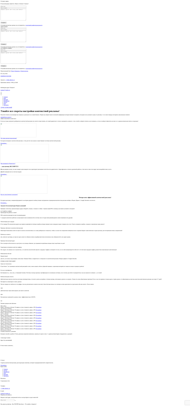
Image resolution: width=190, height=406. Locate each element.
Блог (5, 98)
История (6, 99)
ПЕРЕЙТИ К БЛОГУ (6, 117)
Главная (6, 97)
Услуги (5, 102)
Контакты (6, 105)
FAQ (5, 103)
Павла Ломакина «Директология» (19, 71)
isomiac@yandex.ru (5, 90)
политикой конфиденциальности (34, 25)
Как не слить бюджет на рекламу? (9, 194)
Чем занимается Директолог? (8, 163)
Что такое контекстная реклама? (9, 138)
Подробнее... (4, 143)
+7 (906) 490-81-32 (10, 80)
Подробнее (38, 307)
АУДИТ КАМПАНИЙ (6, 107)
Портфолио (6, 101)
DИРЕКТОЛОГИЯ (6, 76)
